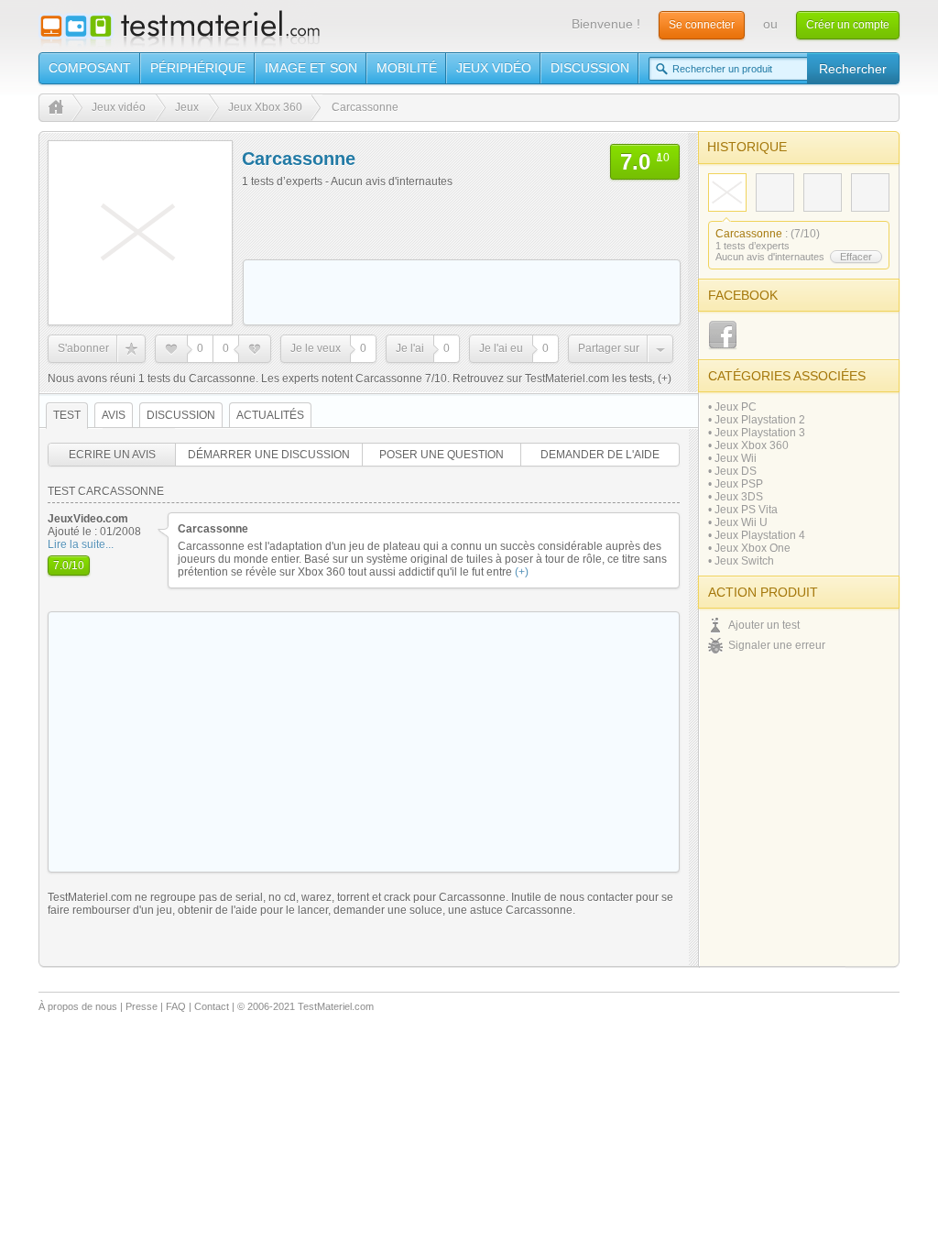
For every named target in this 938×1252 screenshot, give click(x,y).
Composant (90, 67)
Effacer (856, 256)
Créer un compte (847, 24)
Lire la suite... (81, 544)
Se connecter (702, 24)
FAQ (176, 1006)
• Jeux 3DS (735, 496)
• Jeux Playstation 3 (756, 432)
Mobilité (406, 67)
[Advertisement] (461, 292)
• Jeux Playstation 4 (756, 535)
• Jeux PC (732, 407)
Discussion (590, 67)
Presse (141, 1006)
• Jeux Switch (741, 561)
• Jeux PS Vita (743, 509)
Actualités (270, 415)
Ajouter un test (764, 625)
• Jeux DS (732, 471)
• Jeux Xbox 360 (748, 445)
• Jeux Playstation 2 (756, 419)
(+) (663, 378)
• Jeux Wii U (738, 522)
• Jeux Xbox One (749, 548)
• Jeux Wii (732, 458)
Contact (211, 1006)
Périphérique (197, 67)
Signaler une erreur (776, 645)
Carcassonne (748, 233)
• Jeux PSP (735, 484)
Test (67, 415)
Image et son (311, 67)
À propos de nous (77, 1006)
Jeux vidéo (493, 67)
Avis (113, 415)
